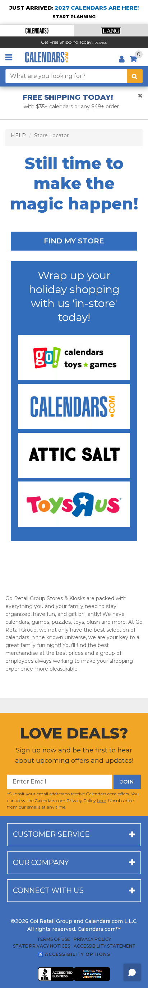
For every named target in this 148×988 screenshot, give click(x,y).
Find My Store (74, 241)
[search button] (135, 76)
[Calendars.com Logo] (46, 57)
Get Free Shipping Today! (67, 42)
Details (100, 42)
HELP (18, 135)
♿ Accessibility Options (74, 954)
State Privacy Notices (41, 946)
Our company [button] (41, 862)
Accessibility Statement (104, 946)
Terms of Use (53, 939)
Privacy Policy (92, 939)
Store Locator (51, 135)
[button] (37, 30)
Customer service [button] (51, 834)
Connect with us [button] (48, 890)
